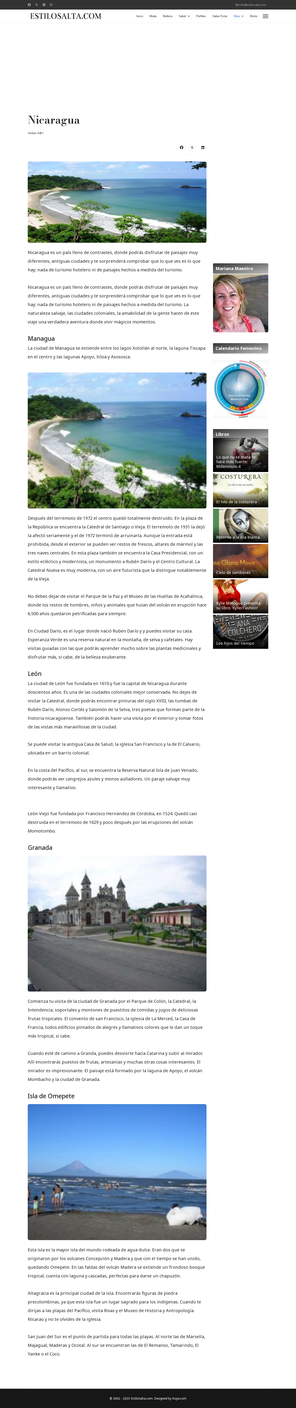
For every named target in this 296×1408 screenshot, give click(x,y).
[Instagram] (51, 5)
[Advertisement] (148, 57)
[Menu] (265, 16)
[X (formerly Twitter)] (192, 147)
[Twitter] (36, 5)
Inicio (139, 16)
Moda (153, 16)
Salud (182, 16)
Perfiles (201, 16)
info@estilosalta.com (252, 5)
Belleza (167, 16)
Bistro (253, 16)
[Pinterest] (44, 5)
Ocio (237, 16)
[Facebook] (29, 5)
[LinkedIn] (203, 147)
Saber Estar (219, 16)
